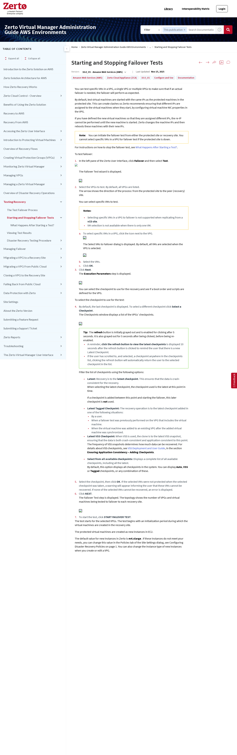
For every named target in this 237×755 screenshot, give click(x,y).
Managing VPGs (13, 175)
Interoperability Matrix (195, 8)
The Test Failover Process (22, 210)
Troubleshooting (13, 346)
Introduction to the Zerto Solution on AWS (28, 69)
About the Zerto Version (17, 310)
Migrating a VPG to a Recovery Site (24, 257)
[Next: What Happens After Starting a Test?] (207, 62)
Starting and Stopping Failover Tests (30, 217)
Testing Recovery (14, 201)
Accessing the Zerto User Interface (24, 131)
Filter (147, 29)
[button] (184, 29)
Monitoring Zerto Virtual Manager (24, 166)
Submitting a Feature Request (20, 319)
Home (74, 47)
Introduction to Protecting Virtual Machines (29, 139)
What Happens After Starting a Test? (32, 225)
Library (168, 8)
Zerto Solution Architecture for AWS (25, 78)
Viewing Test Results (19, 232)
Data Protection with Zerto (19, 293)
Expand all (13, 58)
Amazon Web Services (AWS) (88, 77)
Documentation (186, 77)
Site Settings (10, 301)
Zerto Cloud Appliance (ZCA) (122, 77)
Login (222, 8)
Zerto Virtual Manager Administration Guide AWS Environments (113, 47)
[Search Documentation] (228, 29)
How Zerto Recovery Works (20, 86)
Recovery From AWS (15, 122)
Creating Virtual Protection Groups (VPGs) (28, 157)
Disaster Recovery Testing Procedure (29, 240)
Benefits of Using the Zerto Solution (24, 104)
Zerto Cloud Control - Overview (22, 95)
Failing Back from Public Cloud (21, 284)
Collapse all (34, 58)
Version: (75, 71)
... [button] (150, 47)
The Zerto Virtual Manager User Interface (28, 354)
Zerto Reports (11, 337)
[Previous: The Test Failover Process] (200, 62)
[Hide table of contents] (66, 48)
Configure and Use (163, 77)
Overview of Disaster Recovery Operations (29, 193)
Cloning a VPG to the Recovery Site (24, 275)
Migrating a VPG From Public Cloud (24, 266)
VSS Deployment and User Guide (146, 448)
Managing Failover (14, 248)
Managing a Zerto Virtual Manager (24, 184)
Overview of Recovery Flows (20, 148)
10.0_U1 (145, 77)
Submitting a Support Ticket (20, 328)
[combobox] (104, 72)
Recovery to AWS (13, 113)
